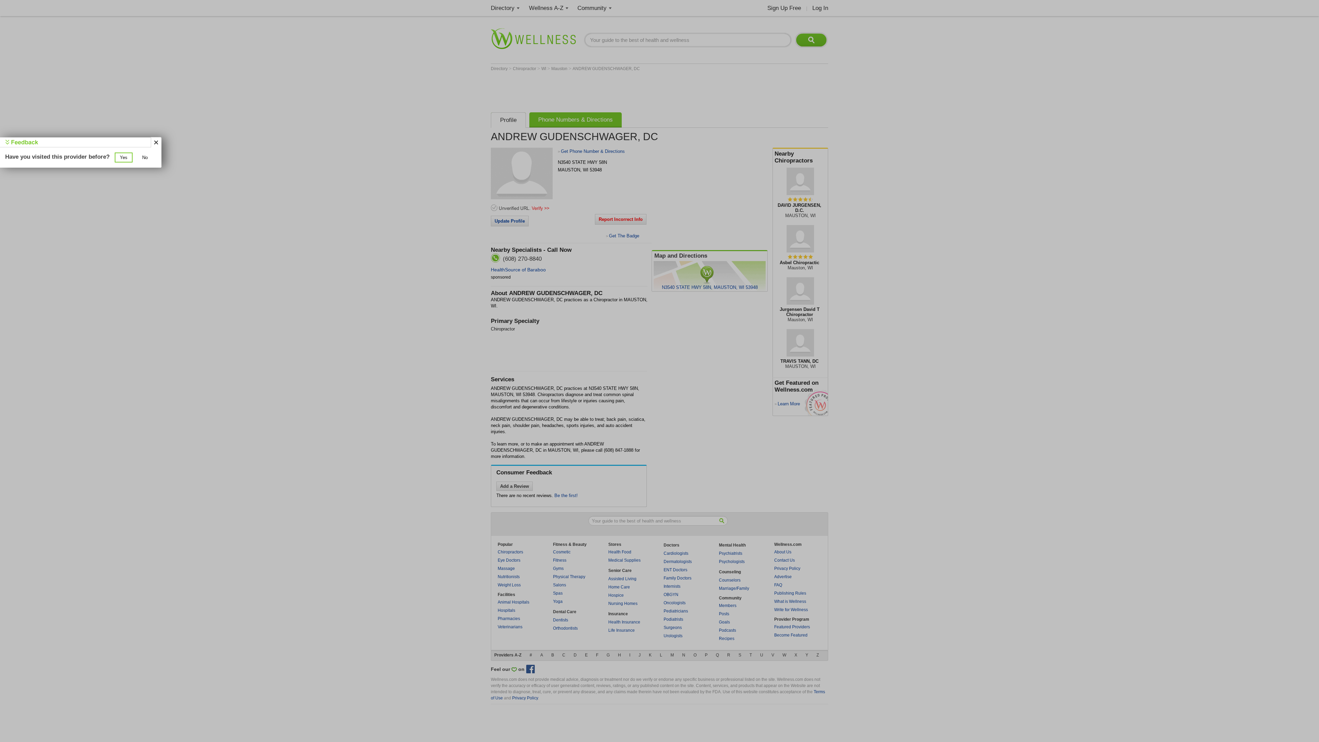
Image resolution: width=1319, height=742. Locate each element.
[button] (124, 157)
